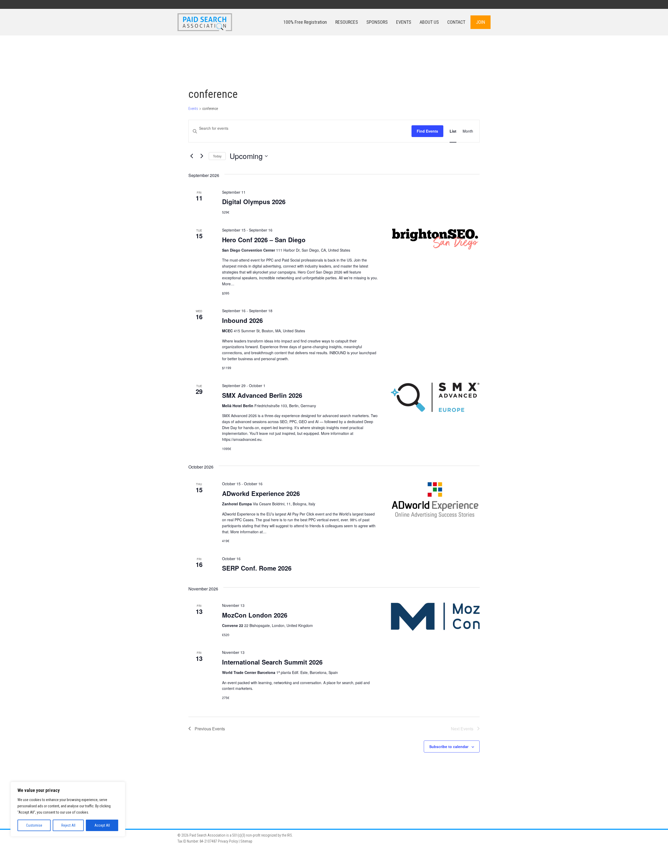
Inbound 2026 (242, 320)
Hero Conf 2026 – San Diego (264, 239)
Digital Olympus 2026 (253, 201)
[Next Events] (202, 156)
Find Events (427, 131)
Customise (34, 825)
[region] (67, 809)
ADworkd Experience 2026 (261, 493)
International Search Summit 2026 (272, 662)
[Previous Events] (191, 156)
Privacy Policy (228, 841)
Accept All (102, 825)
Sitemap (246, 841)
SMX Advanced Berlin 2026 (262, 395)
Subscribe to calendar (448, 746)
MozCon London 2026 (254, 615)
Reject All (68, 825)
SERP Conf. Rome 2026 (256, 568)
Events (193, 108)
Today (217, 156)
